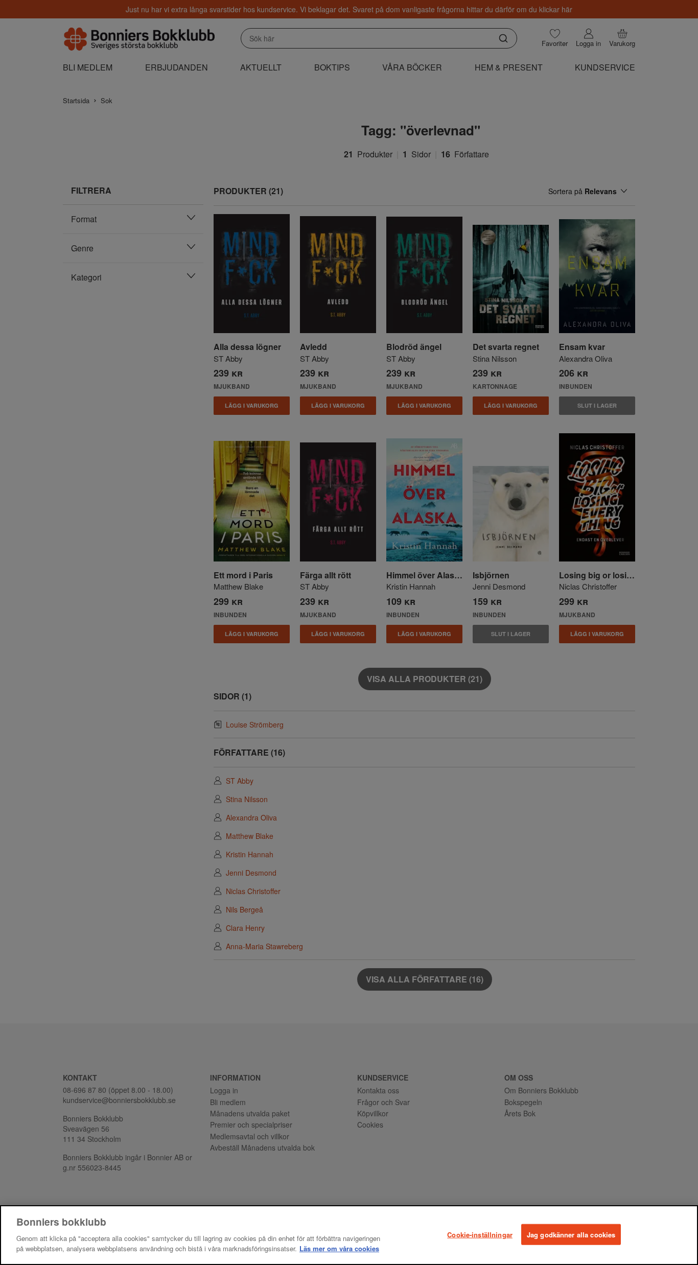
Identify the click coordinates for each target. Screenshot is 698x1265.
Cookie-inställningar (480, 1234)
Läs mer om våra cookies (339, 1248)
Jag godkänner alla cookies (571, 1234)
